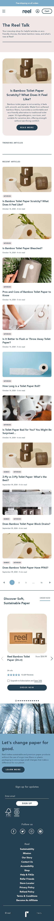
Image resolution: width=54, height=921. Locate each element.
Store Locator (27, 883)
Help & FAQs (27, 875)
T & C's (39, 913)
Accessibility (27, 866)
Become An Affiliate (27, 900)
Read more (27, 127)
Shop (27, 870)
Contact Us (27, 862)
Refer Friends (27, 879)
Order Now (45, 598)
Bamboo (6, 472)
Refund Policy (27, 892)
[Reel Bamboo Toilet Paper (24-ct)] (27, 633)
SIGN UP (27, 803)
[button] (16, 700)
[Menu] (4, 11)
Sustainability (27, 849)
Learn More (13, 770)
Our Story (27, 858)
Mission (27, 853)
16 (41, 583)
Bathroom (7, 196)
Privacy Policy (27, 887)
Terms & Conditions (27, 896)
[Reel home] (27, 11)
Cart (47, 11)
